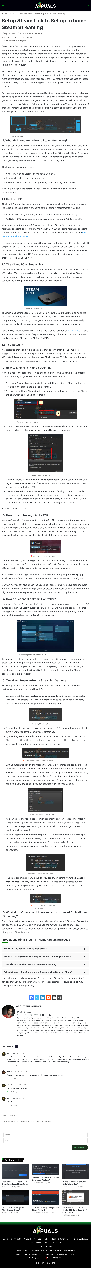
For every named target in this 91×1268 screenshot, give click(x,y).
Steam (19, 14)
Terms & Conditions (60, 1239)
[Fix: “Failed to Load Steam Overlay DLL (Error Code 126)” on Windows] (75, 1197)
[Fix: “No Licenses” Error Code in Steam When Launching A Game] (15, 1171)
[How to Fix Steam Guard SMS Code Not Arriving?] (75, 1171)
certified (11, 41)
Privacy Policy (29, 1239)
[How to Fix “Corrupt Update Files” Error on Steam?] (15, 1197)
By (3, 38)
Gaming (13, 14)
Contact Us (56, 1243)
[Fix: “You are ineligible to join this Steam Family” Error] (45, 1197)
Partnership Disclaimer (39, 1243)
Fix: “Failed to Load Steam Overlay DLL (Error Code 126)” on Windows (74, 1210)
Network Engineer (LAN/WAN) (28, 1015)
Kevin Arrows (7, 38)
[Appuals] (45, 5)
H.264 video (74, 330)
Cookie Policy (43, 1239)
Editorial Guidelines (79, 1239)
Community (16, 1239)
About (5, 1239)
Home (5, 14)
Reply (15, 1065)
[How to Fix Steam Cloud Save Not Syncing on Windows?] (45, 1169)
